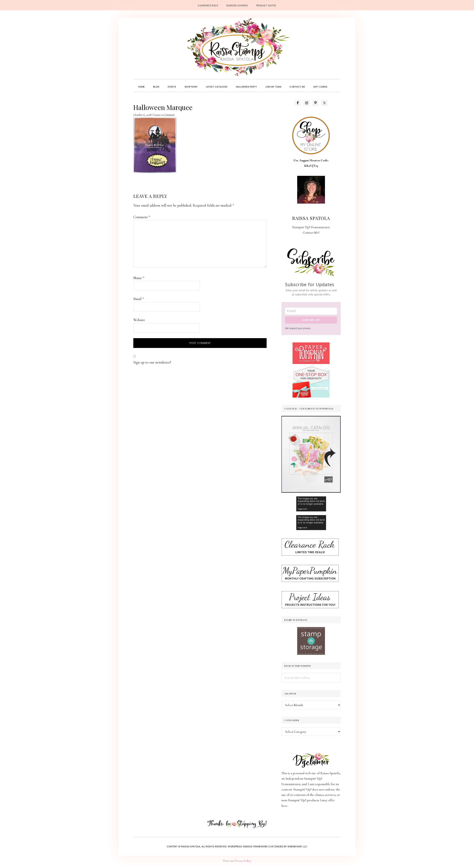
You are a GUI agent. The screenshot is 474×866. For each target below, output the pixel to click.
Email (138, 299)
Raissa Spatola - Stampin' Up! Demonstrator (237, 47)
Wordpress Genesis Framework (248, 846)
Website (139, 320)
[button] (335, 83)
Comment (141, 217)
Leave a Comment (164, 115)
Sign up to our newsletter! (152, 362)
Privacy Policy (242, 861)
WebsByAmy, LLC (297, 846)
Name (138, 278)
